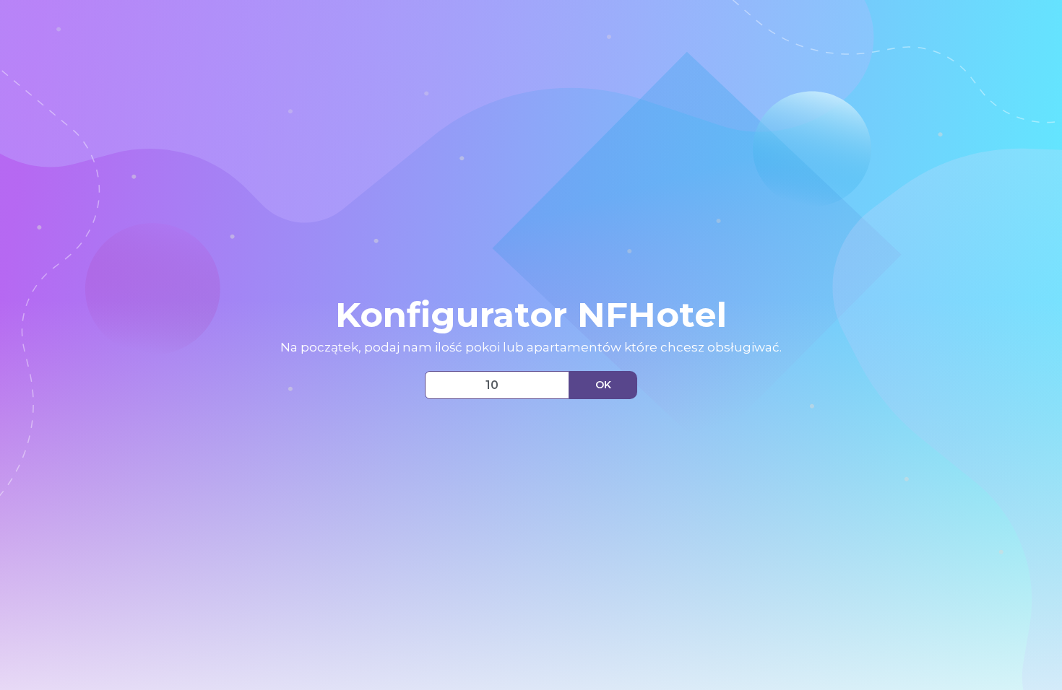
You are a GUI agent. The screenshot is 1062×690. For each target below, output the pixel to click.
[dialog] (531, 345)
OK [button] (603, 384)
